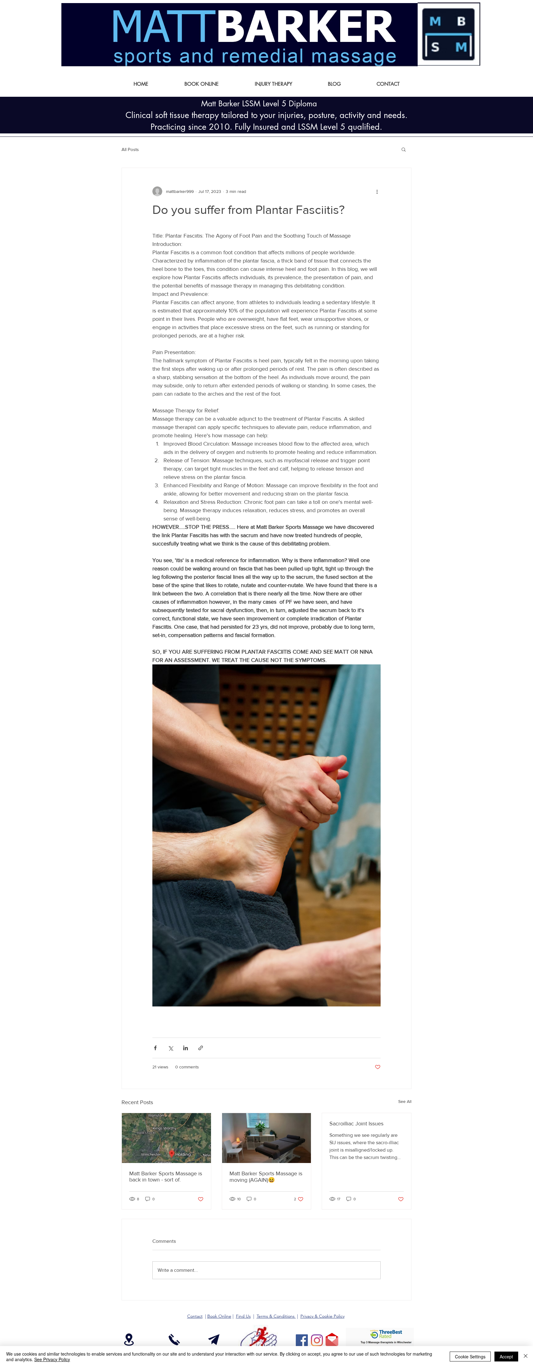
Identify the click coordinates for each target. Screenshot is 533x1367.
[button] (404, 149)
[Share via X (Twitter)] (170, 1048)
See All (404, 1101)
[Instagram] (317, 1340)
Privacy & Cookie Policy (322, 1316)
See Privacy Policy (52, 1359)
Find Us (243, 1316)
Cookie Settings (470, 1356)
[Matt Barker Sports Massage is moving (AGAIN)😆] (266, 1138)
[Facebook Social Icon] (302, 1340)
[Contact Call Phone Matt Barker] (174, 1339)
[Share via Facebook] (155, 1048)
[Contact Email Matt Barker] (214, 1339)
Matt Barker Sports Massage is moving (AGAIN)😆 (265, 1176)
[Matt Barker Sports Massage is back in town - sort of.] (166, 1138)
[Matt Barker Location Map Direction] (129, 1339)
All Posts (130, 149)
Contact (195, 1316)
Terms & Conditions (276, 1316)
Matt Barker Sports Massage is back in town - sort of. (165, 1176)
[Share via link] (201, 1048)
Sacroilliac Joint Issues (356, 1123)
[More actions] (377, 191)
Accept (506, 1356)
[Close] (525, 1356)
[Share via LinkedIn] (185, 1048)
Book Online (219, 1316)
